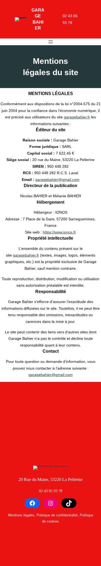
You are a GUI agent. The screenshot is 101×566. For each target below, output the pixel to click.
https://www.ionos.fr (59, 232)
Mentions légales (21, 515)
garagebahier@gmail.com (57, 179)
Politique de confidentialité (57, 515)
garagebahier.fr (77, 117)
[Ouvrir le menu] (50, 42)
